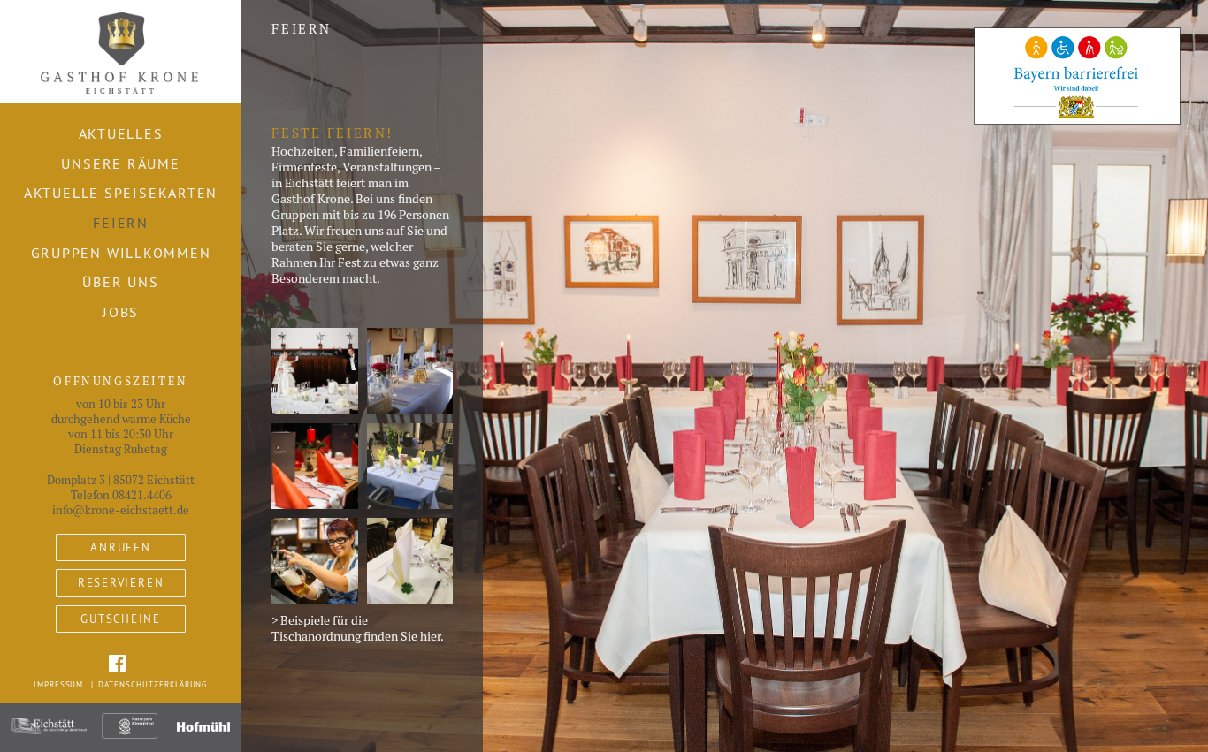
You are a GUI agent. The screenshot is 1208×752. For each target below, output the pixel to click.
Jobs (121, 312)
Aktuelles (121, 133)
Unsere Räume (120, 163)
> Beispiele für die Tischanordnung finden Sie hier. (357, 628)
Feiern (121, 223)
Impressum (59, 684)
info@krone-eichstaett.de (120, 510)
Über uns (120, 282)
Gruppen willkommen (121, 253)
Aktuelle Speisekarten (121, 192)
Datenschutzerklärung (153, 684)
